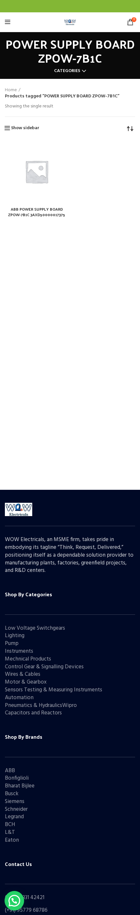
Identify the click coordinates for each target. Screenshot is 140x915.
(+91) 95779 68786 (26, 910)
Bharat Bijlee (20, 786)
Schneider (16, 809)
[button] (14, 900)
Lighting (14, 635)
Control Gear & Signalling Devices (44, 666)
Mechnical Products (28, 659)
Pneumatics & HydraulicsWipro (41, 705)
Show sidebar (25, 128)
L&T (10, 832)
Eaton (12, 840)
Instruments (19, 651)
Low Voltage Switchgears (35, 628)
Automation (19, 697)
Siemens (14, 801)
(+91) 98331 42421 (24, 897)
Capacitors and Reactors (33, 713)
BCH (10, 824)
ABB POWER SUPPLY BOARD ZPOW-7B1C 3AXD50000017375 (36, 211)
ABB (10, 770)
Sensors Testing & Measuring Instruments (53, 690)
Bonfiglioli (17, 778)
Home (11, 90)
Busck (12, 793)
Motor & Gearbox (26, 682)
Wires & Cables (22, 674)
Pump (12, 643)
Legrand (14, 816)
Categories (67, 71)
